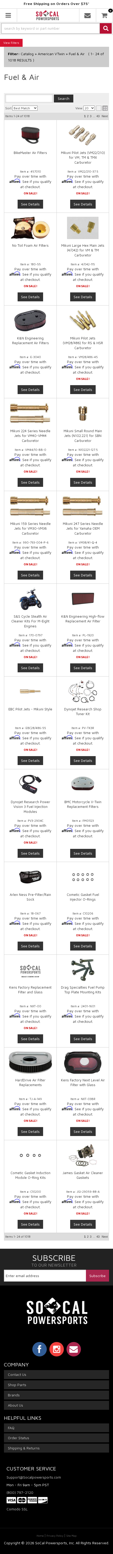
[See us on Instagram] (56, 1349)
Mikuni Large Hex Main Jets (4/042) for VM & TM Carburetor (82, 250)
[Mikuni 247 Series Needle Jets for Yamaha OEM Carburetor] (83, 506)
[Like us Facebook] (39, 1349)
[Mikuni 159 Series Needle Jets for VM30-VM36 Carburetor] (30, 506)
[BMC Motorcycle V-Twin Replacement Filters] (83, 784)
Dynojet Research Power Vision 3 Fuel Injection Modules (30, 806)
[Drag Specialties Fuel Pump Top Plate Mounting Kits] (83, 970)
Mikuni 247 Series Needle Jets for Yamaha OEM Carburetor (83, 528)
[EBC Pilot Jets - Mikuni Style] (30, 691)
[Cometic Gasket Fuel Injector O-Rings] (83, 877)
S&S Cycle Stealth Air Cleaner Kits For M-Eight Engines (30, 621)
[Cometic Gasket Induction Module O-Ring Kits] (30, 1155)
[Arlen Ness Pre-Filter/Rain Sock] (30, 877)
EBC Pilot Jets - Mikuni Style (30, 709)
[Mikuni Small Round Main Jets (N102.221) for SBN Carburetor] (83, 413)
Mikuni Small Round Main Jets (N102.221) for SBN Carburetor (83, 435)
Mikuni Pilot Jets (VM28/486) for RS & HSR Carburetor (83, 343)
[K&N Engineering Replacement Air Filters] (30, 320)
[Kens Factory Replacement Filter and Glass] (30, 970)
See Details (30, 297)
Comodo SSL (17, 1509)
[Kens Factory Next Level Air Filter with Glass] (83, 1062)
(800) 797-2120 (20, 1492)
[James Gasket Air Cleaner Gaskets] (83, 1155)
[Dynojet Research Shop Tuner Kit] (83, 691)
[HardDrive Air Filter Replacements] (30, 1062)
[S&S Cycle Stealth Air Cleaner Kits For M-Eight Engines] (30, 599)
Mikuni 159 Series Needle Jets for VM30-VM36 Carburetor (30, 528)
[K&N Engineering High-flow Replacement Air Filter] (83, 599)
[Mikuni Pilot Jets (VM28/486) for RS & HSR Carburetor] (83, 320)
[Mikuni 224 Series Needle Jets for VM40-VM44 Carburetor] (30, 413)
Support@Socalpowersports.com (34, 1477)
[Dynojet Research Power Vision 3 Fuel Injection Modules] (30, 784)
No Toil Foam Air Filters (30, 245)
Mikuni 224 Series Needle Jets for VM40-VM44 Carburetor (30, 435)
